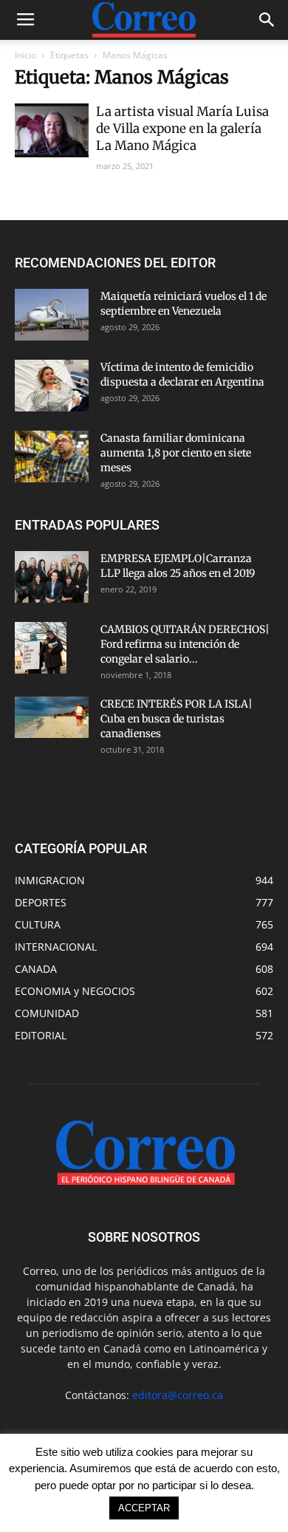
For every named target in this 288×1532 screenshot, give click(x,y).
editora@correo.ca (177, 1395)
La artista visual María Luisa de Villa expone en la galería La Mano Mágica (182, 128)
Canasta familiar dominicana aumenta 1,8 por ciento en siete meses (175, 452)
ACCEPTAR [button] (144, 1508)
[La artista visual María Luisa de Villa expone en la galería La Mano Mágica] (52, 130)
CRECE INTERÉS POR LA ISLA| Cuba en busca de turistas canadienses (176, 718)
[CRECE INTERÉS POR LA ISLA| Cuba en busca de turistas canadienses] (52, 717)
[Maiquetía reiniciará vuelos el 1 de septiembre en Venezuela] (52, 315)
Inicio (25, 55)
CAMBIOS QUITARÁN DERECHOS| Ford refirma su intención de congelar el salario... (185, 644)
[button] (267, 20)
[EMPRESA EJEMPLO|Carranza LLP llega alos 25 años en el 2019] (52, 577)
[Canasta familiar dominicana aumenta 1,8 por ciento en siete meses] (52, 456)
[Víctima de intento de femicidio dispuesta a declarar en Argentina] (52, 385)
